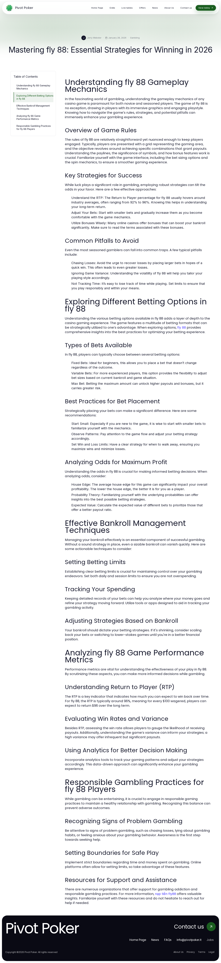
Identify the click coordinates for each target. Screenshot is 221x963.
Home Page (137, 940)
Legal (211, 952)
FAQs (167, 940)
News (155, 940)
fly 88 (181, 327)
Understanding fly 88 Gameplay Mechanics (33, 87)
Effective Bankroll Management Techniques (33, 107)
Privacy (191, 952)
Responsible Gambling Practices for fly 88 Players (34, 127)
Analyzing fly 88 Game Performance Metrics (28, 117)
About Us (178, 952)
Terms (201, 952)
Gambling (135, 37)
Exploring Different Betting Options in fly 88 (35, 97)
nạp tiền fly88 (165, 894)
